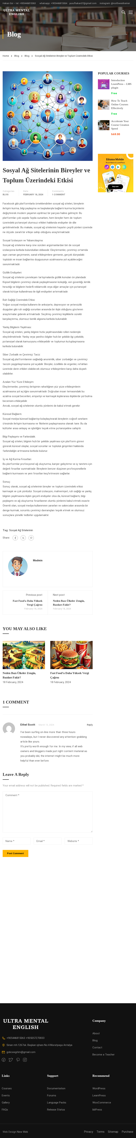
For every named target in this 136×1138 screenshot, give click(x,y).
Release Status (56, 1109)
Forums (51, 1095)
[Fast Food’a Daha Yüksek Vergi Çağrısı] (71, 654)
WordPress (98, 1088)
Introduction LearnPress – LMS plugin (121, 84)
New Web (22, 1131)
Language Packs (56, 1102)
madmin (37, 560)
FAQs (5, 1109)
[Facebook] (15, 538)
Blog (16, 56)
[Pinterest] (31, 538)
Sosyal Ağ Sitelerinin (21, 530)
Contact (97, 1047)
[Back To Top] (128, 1131)
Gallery (6, 1102)
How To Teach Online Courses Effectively (119, 104)
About (96, 1033)
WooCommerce (101, 1102)
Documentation (56, 1088)
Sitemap (113, 1131)
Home (6, 56)
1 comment (58, 194)
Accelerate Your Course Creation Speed (120, 125)
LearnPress (99, 1095)
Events (6, 1095)
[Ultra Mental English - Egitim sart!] (16, 12)
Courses (7, 1088)
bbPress (97, 1109)
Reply (90, 724)
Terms (100, 1131)
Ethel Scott (27, 724)
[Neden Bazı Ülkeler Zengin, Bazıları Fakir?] (24, 654)
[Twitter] (23, 538)
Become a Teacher (103, 1054)
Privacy (88, 1131)
